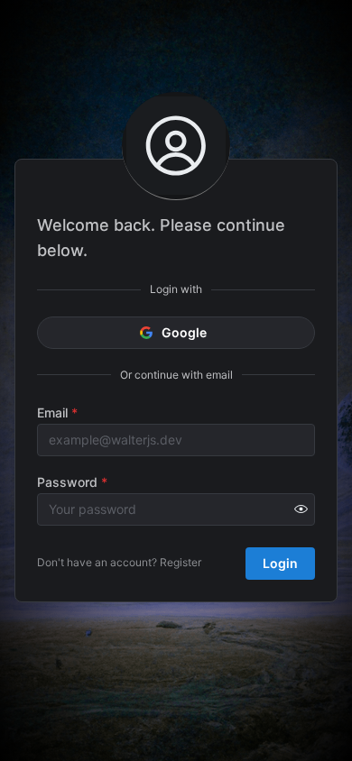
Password (72, 482)
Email (57, 412)
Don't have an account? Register (119, 562)
